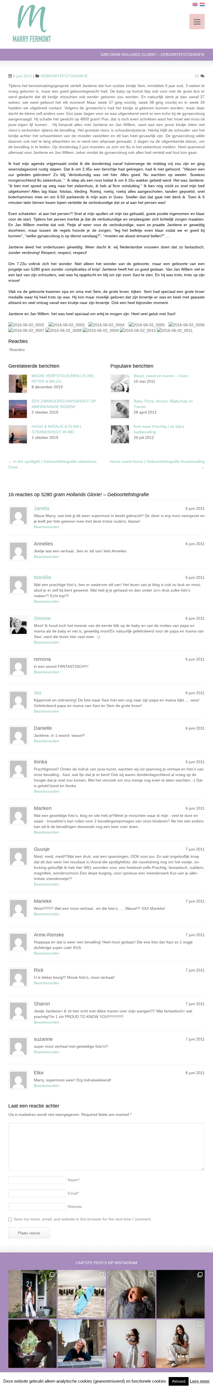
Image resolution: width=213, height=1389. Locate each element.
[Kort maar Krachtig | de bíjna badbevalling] (120, 434)
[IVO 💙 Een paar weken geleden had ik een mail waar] (131, 1294)
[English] (194, 4)
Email (73, 1193)
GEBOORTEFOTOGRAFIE (64, 76)
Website (75, 1206)
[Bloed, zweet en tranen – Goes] (120, 383)
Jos (38, 693)
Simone (42, 618)
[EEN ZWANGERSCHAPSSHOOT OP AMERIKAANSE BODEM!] (17, 409)
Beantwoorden (46, 527)
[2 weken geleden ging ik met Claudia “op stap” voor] (82, 1343)
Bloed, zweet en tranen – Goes (161, 376)
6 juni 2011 (22, 76)
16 (197, 76)
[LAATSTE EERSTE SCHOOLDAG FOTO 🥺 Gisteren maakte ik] (32, 1294)
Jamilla (41, 508)
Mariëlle (42, 577)
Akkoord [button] (178, 1381)
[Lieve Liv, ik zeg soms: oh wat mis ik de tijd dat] (131, 1343)
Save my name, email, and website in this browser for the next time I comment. (83, 1219)
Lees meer (200, 1381)
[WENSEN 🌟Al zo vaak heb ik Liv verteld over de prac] (180, 1294)
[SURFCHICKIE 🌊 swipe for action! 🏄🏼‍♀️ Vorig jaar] (82, 1294)
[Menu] (197, 21)
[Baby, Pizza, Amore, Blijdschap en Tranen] (120, 409)
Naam (74, 1180)
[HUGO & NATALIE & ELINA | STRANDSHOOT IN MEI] (17, 434)
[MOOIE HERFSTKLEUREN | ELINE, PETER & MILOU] (17, 383)
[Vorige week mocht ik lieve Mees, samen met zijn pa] (32, 1343)
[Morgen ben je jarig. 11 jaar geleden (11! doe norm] (180, 1343)
